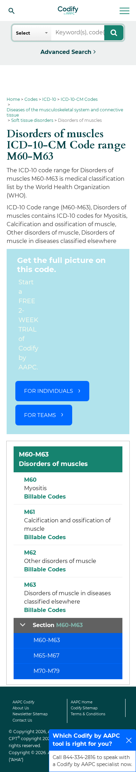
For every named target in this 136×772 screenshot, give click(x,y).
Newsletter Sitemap (30, 714)
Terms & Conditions (88, 714)
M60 (30, 480)
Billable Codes (45, 496)
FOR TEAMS (40, 415)
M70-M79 (46, 671)
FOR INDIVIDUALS (48, 391)
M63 (30, 585)
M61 (29, 512)
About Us (21, 708)
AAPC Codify (23, 702)
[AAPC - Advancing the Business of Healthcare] (68, 10)
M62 (30, 552)
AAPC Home (81, 702)
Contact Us (22, 720)
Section (58, 625)
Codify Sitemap (84, 708)
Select (23, 33)
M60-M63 (46, 640)
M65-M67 (46, 655)
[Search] (11, 10)
